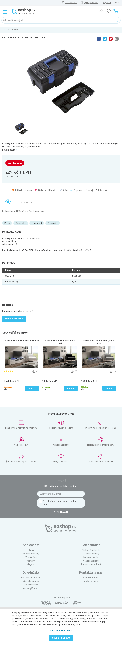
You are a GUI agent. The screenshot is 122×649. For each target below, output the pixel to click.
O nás (31, 550)
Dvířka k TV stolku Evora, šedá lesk (98, 342)
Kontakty (31, 561)
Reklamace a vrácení (91, 564)
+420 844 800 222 (91, 577)
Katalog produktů (31, 553)
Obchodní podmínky (91, 550)
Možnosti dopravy (91, 553)
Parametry (21, 223)
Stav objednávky (31, 581)
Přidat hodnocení (14, 318)
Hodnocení (37, 223)
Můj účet (107, 2)
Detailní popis (8, 150)
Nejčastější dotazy (31, 588)
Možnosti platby (90, 557)
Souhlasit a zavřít (61, 638)
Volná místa (31, 557)
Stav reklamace (31, 585)
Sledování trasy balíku (31, 577)
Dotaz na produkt (29, 202)
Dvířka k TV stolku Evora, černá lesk (60, 342)
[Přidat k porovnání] (33, 371)
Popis (7, 223)
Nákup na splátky (91, 561)
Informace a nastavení (61, 630)
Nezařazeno (12, 30)
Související (52, 223)
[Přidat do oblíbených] (37, 371)
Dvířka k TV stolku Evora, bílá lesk (21, 340)
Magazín (31, 564)
